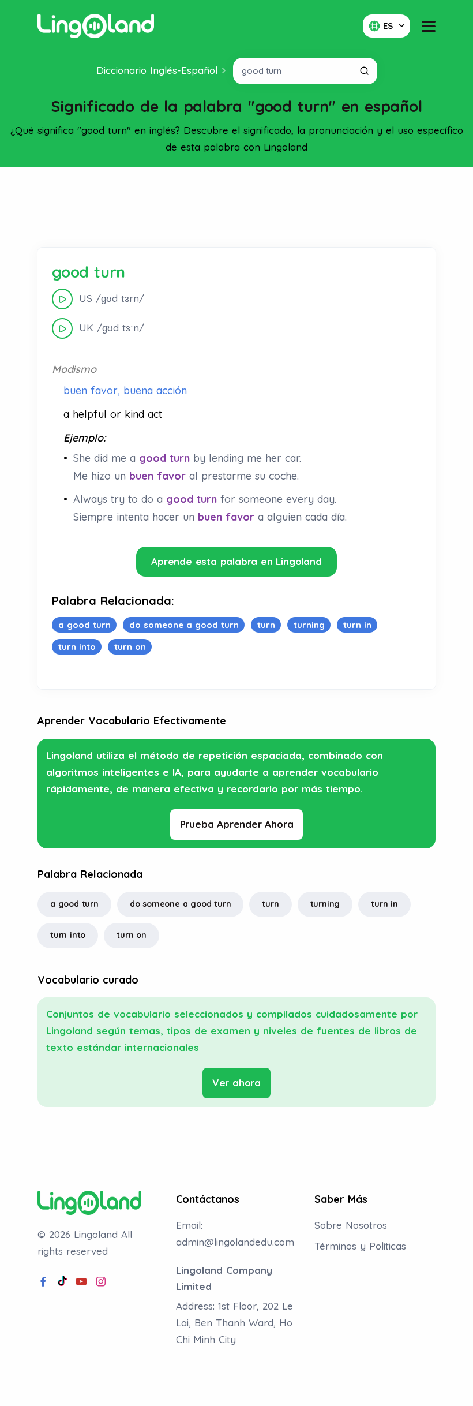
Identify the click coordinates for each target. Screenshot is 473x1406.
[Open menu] (429, 26)
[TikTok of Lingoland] (62, 1282)
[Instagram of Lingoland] (101, 1282)
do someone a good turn (180, 904)
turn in (384, 904)
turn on (132, 935)
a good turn (74, 904)
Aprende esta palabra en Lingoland (236, 561)
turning (325, 904)
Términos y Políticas (360, 1246)
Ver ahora (236, 1082)
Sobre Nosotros (350, 1225)
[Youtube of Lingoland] (81, 1282)
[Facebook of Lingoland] (43, 1282)
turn (270, 904)
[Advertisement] (236, 207)
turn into (67, 935)
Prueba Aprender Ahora (237, 824)
